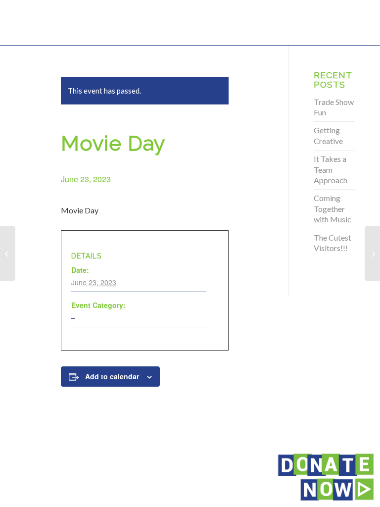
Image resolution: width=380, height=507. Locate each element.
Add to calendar (112, 376)
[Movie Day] (7, 253)
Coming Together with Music (332, 208)
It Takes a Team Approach (330, 169)
